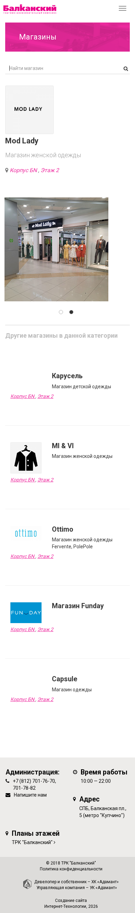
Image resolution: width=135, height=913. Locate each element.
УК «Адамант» (103, 887)
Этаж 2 (49, 170)
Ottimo (62, 529)
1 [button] (61, 312)
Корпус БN (24, 170)
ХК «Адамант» (105, 881)
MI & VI (63, 446)
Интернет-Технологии (65, 906)
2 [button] (71, 312)
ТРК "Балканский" (32, 842)
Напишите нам (30, 795)
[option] (56, 249)
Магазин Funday (78, 606)
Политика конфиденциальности (71, 869)
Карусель (67, 376)
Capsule (64, 679)
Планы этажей (36, 833)
